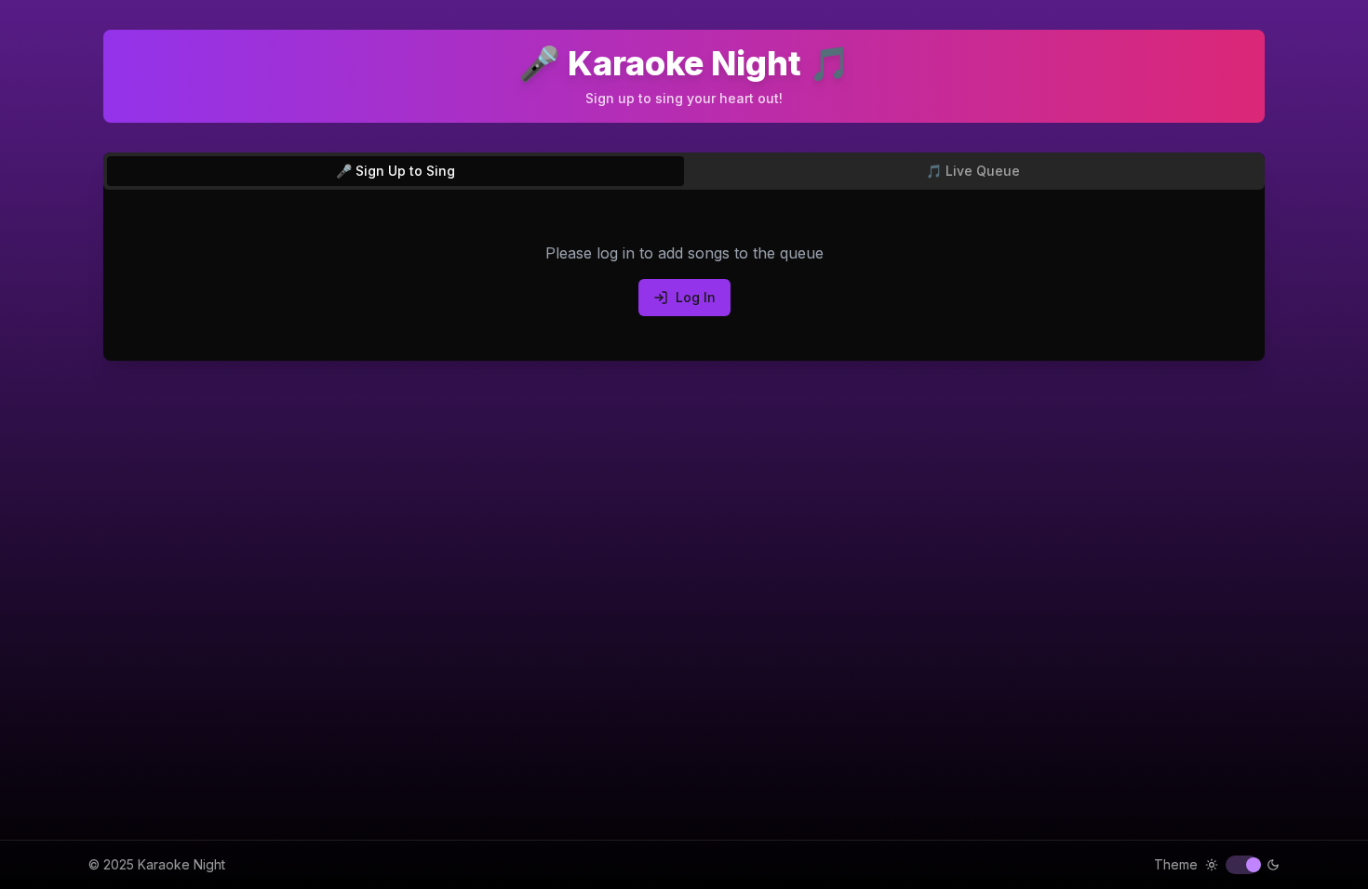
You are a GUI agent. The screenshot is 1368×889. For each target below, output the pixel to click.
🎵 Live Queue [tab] (973, 171)
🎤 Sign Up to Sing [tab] (395, 171)
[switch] (1242, 865)
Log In (696, 297)
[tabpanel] (684, 279)
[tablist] (684, 171)
